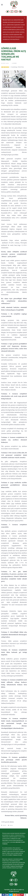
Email (11, 825)
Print (4, 825)
